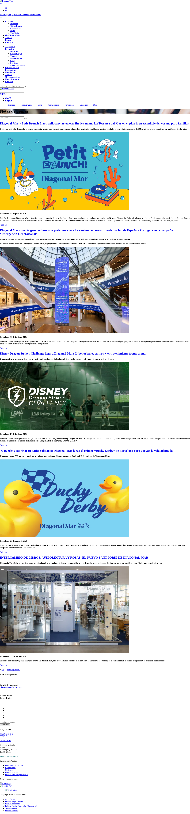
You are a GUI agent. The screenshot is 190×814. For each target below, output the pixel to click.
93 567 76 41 (5, 740)
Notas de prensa (12, 79)
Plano (12, 31)
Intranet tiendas (11, 811)
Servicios (14, 63)
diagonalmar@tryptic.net (11, 687)
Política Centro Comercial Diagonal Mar (21, 806)
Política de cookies (12, 804)
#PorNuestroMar (12, 35)
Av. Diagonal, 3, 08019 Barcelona (14, 14)
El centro (9, 21)
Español (3, 94)
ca (6, 8)
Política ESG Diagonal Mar (16, 775)
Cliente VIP (15, 28)
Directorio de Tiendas (14, 765)
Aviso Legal (10, 799)
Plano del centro (17, 65)
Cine (12, 61)
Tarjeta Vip (10, 47)
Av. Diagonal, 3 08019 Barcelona (7, 735)
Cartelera (9, 770)
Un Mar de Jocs (12, 68)
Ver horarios (35, 14)
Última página (13, 669)
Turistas (8, 37)
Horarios (14, 24)
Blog (95, 105)
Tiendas (13, 56)
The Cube (14, 33)
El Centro (9, 49)
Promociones (10, 70)
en (6, 10)
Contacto (9, 42)
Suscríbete (5, 725)
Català (8, 98)
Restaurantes (16, 58)
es (1, 3)
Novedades (10, 72)
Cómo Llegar (16, 26)
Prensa (8, 40)
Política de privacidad (14, 801)
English (8, 100)
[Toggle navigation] (1, 17)
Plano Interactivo (12, 772)
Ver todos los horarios (9, 756)
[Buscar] (25, 86)
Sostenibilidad (11, 808)
